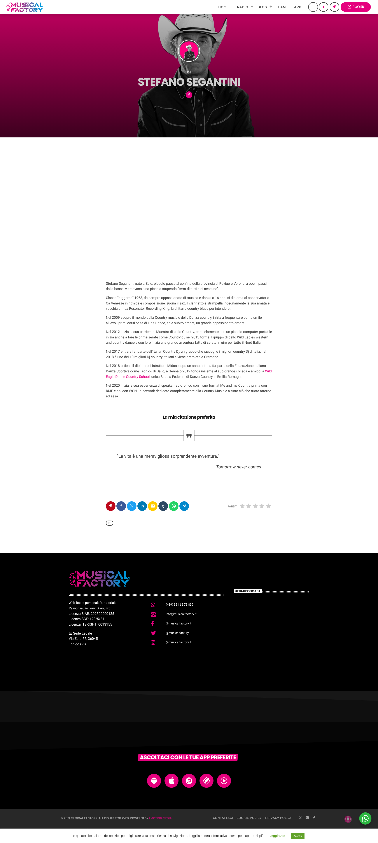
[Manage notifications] (348, 819)
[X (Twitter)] (300, 818)
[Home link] (24, 7)
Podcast (118, 233)
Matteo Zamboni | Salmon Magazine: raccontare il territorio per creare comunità (277, 611)
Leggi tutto (277, 836)
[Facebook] (314, 818)
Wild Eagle (128, 243)
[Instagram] (307, 818)
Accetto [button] (298, 836)
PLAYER (355, 7)
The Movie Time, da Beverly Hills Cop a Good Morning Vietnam (278, 653)
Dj (109, 523)
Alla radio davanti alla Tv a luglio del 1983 (278, 631)
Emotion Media (160, 818)
